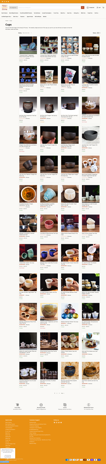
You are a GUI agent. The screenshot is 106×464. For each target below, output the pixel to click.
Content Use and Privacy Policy (36, 431)
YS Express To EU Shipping (35, 427)
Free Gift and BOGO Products (26, 13)
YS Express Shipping (34, 425)
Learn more (8, 456)
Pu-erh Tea (56, 13)
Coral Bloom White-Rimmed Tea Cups (49, 233)
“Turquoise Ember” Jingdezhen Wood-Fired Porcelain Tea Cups (26, 56)
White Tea (83, 13)
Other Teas (15, 16)
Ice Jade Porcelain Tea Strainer (89, 262)
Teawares (22, 16)
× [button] (14, 447)
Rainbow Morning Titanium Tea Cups (69, 321)
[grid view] (98, 33)
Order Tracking (33, 433)
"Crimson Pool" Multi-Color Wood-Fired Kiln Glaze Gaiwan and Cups (48, 56)
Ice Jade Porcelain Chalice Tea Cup (48, 292)
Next (62, 393)
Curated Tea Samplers (46, 13)
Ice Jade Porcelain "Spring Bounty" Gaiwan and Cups (90, 322)
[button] (9, 462)
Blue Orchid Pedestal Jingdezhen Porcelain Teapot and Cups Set (89, 175)
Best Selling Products (13, 13)
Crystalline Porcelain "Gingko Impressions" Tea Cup (26, 204)
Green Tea (69, 13)
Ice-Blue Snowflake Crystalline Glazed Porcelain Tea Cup (47, 204)
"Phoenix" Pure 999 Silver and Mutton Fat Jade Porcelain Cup (90, 116)
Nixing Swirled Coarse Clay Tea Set (48, 351)
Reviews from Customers (35, 438)
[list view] (100, 33)
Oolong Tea (76, 13)
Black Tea (63, 13)
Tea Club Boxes (37, 13)
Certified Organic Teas (6, 16)
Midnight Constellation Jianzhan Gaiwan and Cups (26, 234)
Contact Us (32, 441)
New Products (4, 13)
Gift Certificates (38, 16)
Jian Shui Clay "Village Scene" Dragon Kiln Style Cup (68, 145)
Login (99, 7)
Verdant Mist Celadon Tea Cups (26, 262)
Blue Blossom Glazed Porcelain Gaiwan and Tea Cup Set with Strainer (26, 86)
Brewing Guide (33, 422)
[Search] (82, 7)
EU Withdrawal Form (34, 429)
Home (6, 20)
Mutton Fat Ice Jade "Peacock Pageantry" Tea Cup (68, 85)
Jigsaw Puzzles (30, 16)
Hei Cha (96, 13)
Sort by (20, 32)
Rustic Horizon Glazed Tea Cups (89, 233)
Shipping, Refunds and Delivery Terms (38, 424)
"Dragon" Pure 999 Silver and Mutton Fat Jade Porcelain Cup (28, 145)
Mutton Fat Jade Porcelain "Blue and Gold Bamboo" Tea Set (27, 352)
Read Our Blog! (33, 443)
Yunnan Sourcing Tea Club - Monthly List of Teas (40, 439)
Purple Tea (90, 13)
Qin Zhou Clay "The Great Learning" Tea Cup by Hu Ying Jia (69, 116)
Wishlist (44, 16)
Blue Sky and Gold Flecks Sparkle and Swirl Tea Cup (69, 381)
